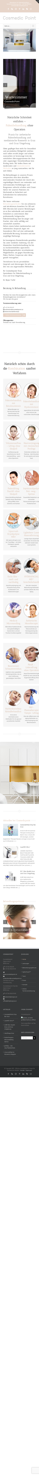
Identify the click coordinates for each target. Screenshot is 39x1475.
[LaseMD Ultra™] (10, 852)
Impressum (29, 1070)
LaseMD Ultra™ (25, 847)
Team (24, 976)
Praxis (24, 980)
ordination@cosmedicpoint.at (19, 5)
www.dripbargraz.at (11, 997)
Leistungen (25, 963)
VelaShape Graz (9, 1033)
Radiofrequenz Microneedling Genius (8, 1039)
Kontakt (24, 984)
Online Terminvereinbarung (28, 990)
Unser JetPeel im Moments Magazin (10, 1053)
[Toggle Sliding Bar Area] (37, 2)
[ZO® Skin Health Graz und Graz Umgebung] (10, 876)
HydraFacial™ (26, 972)
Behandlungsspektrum (28, 967)
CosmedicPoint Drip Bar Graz (10, 1015)
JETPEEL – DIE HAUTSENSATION (9, 1047)
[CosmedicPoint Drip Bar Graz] (10, 830)
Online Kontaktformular (11, 311)
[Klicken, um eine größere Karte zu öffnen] (28, 1018)
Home (24, 959)
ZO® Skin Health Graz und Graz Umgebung (27, 872)
